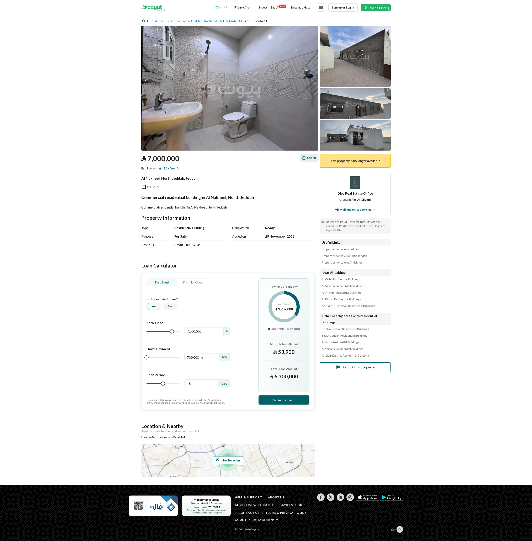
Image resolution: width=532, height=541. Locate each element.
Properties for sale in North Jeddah (344, 256)
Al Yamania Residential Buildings (342, 349)
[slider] (172, 331)
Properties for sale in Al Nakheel (342, 262)
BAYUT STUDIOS (292, 505)
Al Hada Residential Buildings (340, 342)
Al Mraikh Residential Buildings (341, 292)
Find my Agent (243, 7)
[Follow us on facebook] (321, 500)
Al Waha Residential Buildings (341, 279)
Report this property (358, 367)
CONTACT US (248, 512)
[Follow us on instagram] (350, 500)
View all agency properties (353, 209)
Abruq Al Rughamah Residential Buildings (348, 306)
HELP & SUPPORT (248, 497)
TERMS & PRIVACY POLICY (285, 512)
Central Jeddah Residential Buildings (345, 329)
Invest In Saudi (272, 7)
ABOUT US (276, 497)
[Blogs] (221, 7)
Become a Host (300, 7)
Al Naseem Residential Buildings (342, 286)
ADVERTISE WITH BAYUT (254, 505)
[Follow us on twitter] (330, 500)
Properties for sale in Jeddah (340, 249)
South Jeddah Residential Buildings (344, 335)
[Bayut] (153, 7)
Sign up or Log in (343, 7)
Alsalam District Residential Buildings (346, 355)
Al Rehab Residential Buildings (341, 299)
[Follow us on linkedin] (340, 500)
